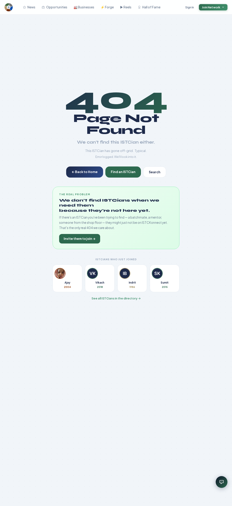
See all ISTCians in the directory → (116, 298)
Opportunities (56, 7)
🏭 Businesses (84, 7)
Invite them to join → (80, 239)
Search (154, 172)
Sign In (189, 7)
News (31, 7)
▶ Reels (125, 7)
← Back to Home (85, 172)
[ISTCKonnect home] (9, 7)
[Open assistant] (221, 482)
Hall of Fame (151, 7)
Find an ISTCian (123, 172)
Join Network (211, 7)
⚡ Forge (107, 7)
